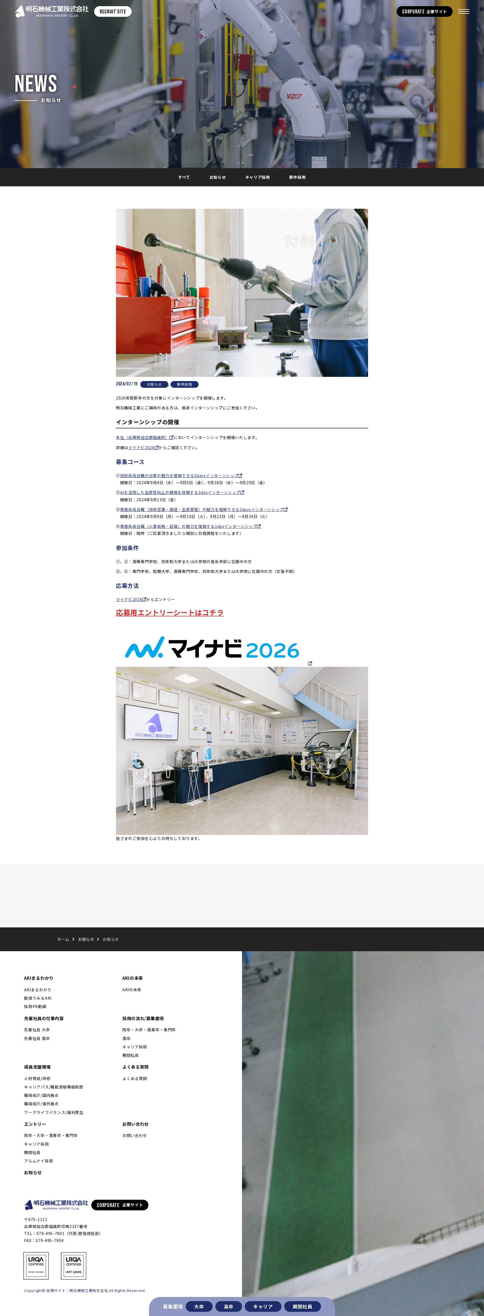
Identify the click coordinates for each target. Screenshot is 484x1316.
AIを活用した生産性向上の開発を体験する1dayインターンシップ (180, 492)
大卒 (199, 1306)
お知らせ (218, 177)
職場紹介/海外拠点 (41, 1103)
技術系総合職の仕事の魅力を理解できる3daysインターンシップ (179, 475)
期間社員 (303, 1306)
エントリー (35, 1124)
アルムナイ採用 (38, 1161)
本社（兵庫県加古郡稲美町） (142, 437)
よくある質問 (135, 1067)
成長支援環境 (37, 1067)
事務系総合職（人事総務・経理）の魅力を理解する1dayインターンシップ (188, 526)
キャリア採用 (257, 177)
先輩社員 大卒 (37, 1029)
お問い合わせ (135, 1124)
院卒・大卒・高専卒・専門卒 (149, 1029)
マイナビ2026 (141, 447)
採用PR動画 (35, 1006)
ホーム (63, 939)
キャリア (263, 1306)
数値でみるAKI (38, 998)
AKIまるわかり (38, 978)
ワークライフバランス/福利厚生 (53, 1112)
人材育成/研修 (37, 1078)
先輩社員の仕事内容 (44, 1018)
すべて (184, 177)
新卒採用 (297, 177)
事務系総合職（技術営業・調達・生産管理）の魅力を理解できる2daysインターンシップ (202, 509)
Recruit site (113, 11)
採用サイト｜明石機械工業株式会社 (52, 11)
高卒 (229, 1306)
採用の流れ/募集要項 (143, 1018)
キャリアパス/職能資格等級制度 (53, 1087)
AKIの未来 (132, 978)
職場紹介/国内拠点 (41, 1095)
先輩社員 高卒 (37, 1038)
